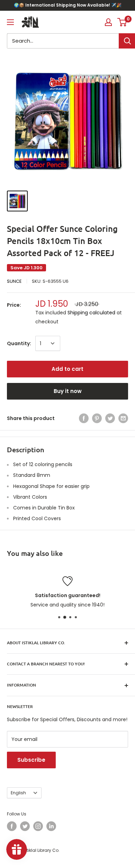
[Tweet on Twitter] (110, 418)
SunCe (14, 281)
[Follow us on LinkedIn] (51, 826)
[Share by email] (123, 418)
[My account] (108, 22)
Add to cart (67, 369)
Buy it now (68, 391)
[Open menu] (10, 22)
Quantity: (19, 343)
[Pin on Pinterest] (97, 418)
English (18, 793)
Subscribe (31, 759)
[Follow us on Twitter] (25, 826)
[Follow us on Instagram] (38, 826)
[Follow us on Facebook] (12, 826)
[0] (122, 22)
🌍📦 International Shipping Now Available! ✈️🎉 (68, 5)
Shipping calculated (91, 312)
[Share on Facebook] (84, 418)
